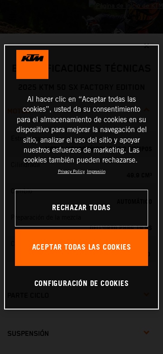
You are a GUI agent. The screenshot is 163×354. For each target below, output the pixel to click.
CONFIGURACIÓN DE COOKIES (81, 284)
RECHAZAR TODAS (81, 208)
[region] (81, 177)
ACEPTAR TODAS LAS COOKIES (81, 248)
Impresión (96, 171)
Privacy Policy (71, 171)
